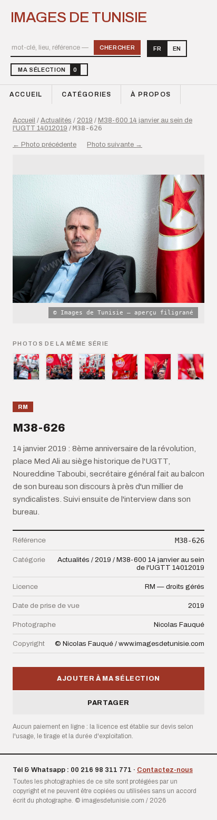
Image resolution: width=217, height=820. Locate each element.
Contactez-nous (165, 770)
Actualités (56, 120)
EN (177, 48)
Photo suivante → (114, 144)
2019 (85, 120)
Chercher (117, 47)
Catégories (86, 94)
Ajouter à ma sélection (108, 678)
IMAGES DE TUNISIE (79, 17)
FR (157, 48)
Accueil (25, 94)
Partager (108, 703)
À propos (151, 94)
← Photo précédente (44, 144)
